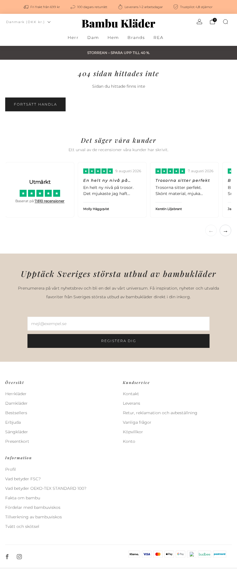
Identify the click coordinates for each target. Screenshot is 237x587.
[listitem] (42, 7)
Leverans (131, 403)
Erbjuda (13, 422)
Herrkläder (16, 393)
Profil (10, 469)
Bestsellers (16, 412)
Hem (113, 37)
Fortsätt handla (35, 104)
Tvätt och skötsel (22, 526)
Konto (129, 441)
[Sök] (225, 22)
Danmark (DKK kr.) (25, 22)
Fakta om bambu (22, 497)
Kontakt (131, 393)
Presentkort (17, 441)
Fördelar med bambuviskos (32, 507)
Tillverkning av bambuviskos (33, 517)
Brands (136, 37)
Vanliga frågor (137, 422)
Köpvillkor (133, 431)
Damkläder (16, 403)
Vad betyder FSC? (23, 478)
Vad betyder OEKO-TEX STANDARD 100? (45, 488)
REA (158, 37)
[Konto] (199, 22)
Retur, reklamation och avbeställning (160, 412)
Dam (93, 37)
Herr (73, 37)
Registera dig (118, 341)
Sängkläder (16, 431)
